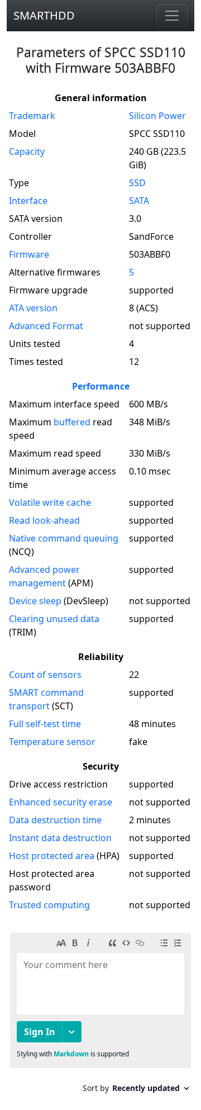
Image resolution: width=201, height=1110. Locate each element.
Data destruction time (55, 820)
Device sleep (35, 601)
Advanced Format (46, 326)
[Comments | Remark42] (100, 1017)
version (33, 308)
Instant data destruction (60, 838)
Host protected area (51, 856)
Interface (28, 201)
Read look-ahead (44, 520)
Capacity (27, 151)
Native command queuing (63, 538)
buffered (72, 422)
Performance (101, 386)
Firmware (29, 254)
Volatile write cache (50, 502)
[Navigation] (172, 15)
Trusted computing (49, 905)
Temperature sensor (52, 742)
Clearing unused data (54, 619)
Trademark (32, 116)
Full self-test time (45, 724)
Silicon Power (157, 116)
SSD (137, 183)
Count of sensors (45, 674)
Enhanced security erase (60, 802)
